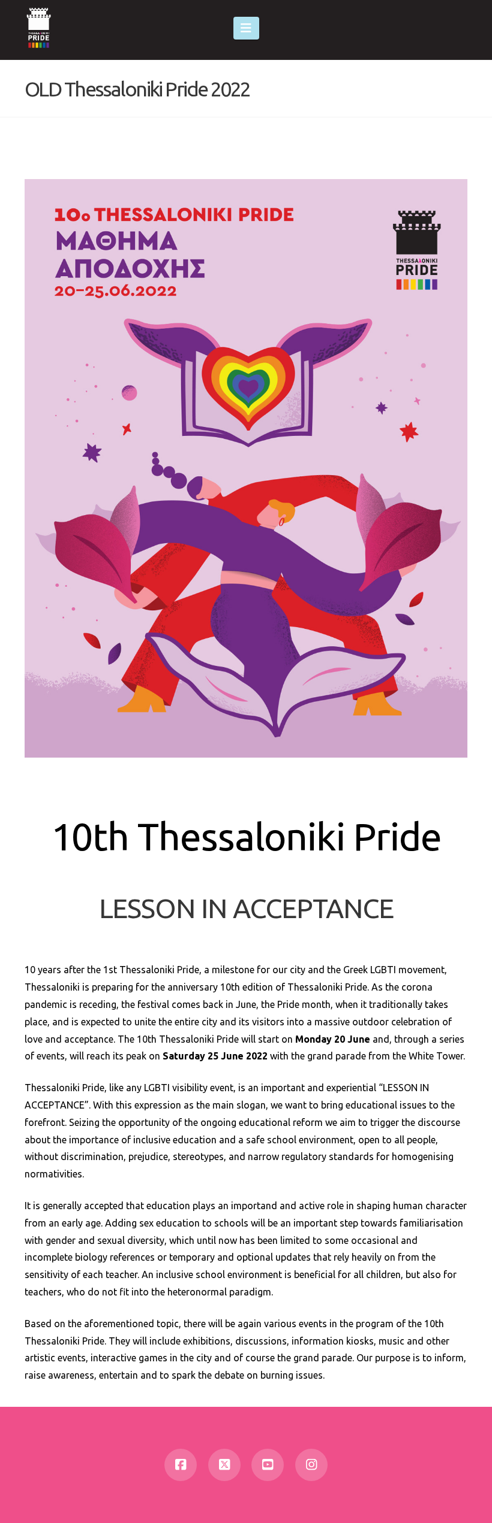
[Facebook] (180, 1465)
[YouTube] (267, 1465)
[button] (246, 28)
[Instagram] (311, 1465)
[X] (224, 1465)
